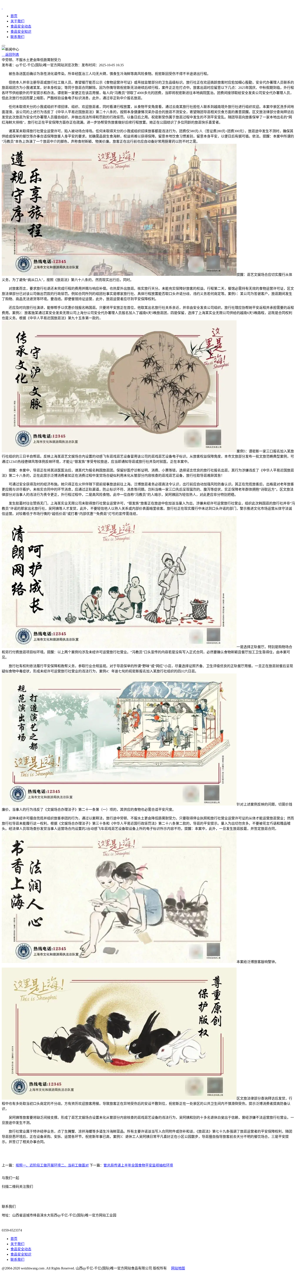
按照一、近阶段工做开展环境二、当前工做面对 (52, 1165)
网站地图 (178, 1268)
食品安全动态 (20, 26)
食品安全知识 (20, 31)
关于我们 (17, 21)
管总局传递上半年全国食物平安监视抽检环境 (138, 1165)
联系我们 (17, 37)
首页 (13, 16)
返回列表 (10, 54)
